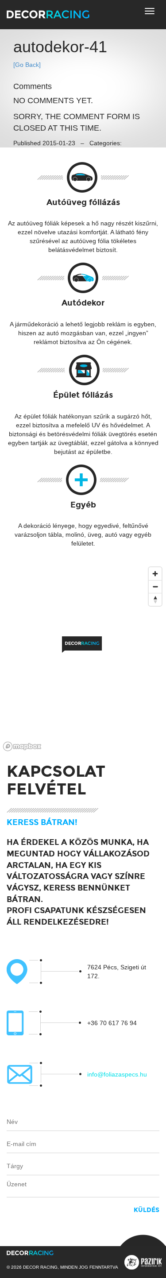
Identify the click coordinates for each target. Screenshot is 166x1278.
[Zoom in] (155, 573)
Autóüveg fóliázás (83, 202)
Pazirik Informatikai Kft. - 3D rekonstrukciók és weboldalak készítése (143, 1262)
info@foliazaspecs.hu (117, 1074)
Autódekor (83, 303)
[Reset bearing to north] (155, 599)
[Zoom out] (155, 586)
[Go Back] (27, 64)
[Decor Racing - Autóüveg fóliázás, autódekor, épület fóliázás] (48, 13)
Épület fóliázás (83, 395)
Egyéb (83, 505)
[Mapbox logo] (22, 746)
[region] (83, 658)
